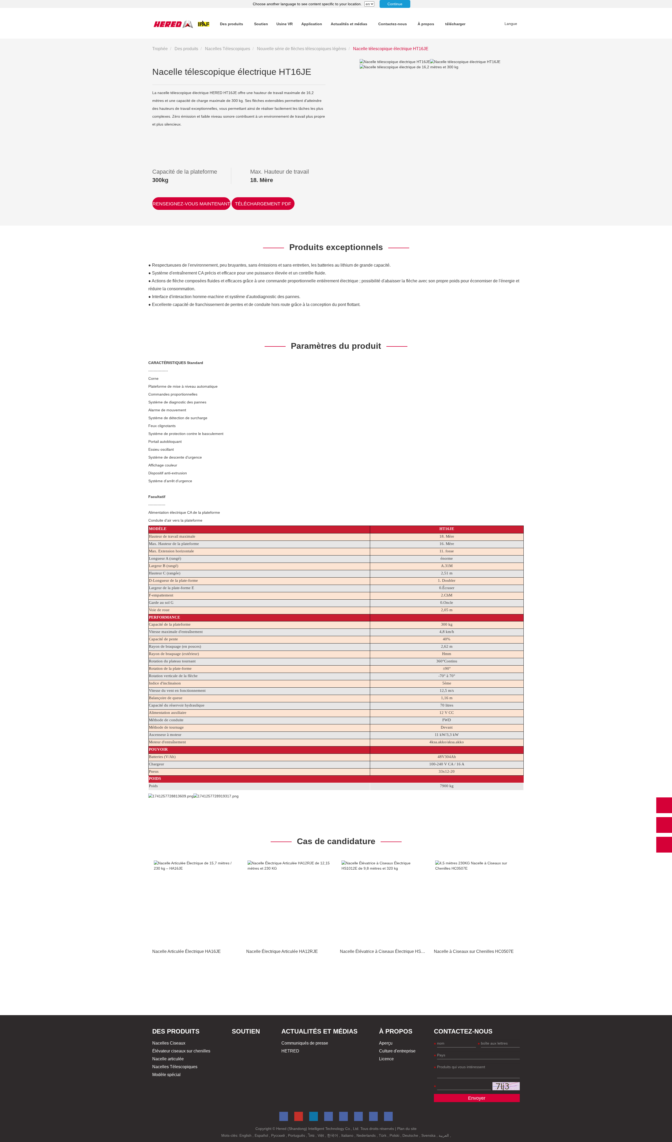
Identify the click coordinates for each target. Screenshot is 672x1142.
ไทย (312, 1135)
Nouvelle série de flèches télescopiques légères (301, 48)
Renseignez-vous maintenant (191, 203)
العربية (444, 1135)
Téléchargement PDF (263, 203)
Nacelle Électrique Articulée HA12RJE (282, 951)
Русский (278, 1135)
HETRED (290, 1051)
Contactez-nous (392, 24)
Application (311, 24)
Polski (395, 1135)
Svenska (429, 1135)
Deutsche (410, 1135)
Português (297, 1135)
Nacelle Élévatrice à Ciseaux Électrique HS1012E (386, 951)
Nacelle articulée (168, 1059)
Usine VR (284, 24)
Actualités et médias (349, 24)
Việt (321, 1135)
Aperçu (385, 1043)
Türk (383, 1135)
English (246, 1135)
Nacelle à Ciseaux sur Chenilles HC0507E (474, 951)
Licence (386, 1059)
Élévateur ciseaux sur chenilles (181, 1051)
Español (262, 1135)
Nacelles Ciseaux (168, 1043)
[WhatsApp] (664, 805)
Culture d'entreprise (397, 1051)
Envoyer (476, 1098)
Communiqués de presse (304, 1043)
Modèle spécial (166, 1074)
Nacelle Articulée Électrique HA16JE (186, 951)
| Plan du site (406, 1129)
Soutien (261, 24)
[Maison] (181, 24)
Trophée (160, 48)
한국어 (333, 1135)
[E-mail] (664, 825)
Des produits (231, 24)
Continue (394, 4)
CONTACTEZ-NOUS (463, 1031)
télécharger (455, 24)
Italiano (347, 1135)
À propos (426, 24)
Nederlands (366, 1135)
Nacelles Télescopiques (227, 48)
